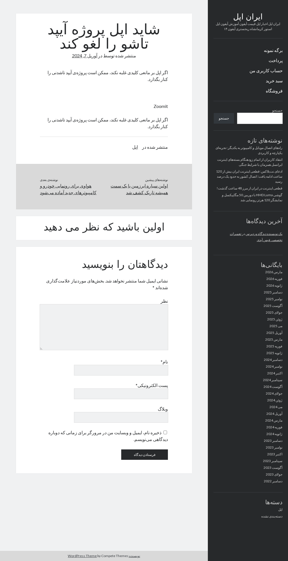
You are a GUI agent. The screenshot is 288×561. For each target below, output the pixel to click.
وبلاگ (163, 408)
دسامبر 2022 (273, 481)
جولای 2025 (274, 312)
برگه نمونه (273, 50)
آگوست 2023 (273, 467)
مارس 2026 (273, 272)
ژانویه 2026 (274, 285)
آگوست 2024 (273, 386)
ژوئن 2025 (274, 319)
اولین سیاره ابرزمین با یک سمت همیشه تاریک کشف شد (139, 189)
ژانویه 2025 (274, 353)
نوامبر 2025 (274, 299)
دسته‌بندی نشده (271, 516)
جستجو (277, 110)
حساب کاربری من (266, 70)
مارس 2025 (273, 339)
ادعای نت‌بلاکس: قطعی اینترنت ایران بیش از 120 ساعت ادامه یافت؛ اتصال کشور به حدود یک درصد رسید (249, 176)
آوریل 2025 (274, 333)
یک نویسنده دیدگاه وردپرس (264, 234)
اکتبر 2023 (274, 454)
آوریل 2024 (274, 413)
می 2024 (275, 407)
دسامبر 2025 (273, 292)
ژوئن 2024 (274, 400)
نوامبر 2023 (274, 447)
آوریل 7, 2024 (84, 55)
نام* (164, 361)
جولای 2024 (274, 393)
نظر (164, 301)
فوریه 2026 (274, 279)
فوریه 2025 (274, 346)
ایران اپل (248, 17)
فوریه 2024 (274, 427)
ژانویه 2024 (274, 434)
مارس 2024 (273, 420)
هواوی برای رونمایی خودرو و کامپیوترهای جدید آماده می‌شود (68, 189)
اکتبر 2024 (274, 373)
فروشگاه (274, 90)
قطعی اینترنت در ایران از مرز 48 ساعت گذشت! (249, 188)
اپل (280, 509)
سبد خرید (274, 80)
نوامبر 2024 (274, 366)
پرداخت (276, 60)
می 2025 (275, 326)
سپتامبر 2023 (272, 461)
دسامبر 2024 (273, 360)
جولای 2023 (274, 474)
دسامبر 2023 (273, 440)
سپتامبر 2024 (272, 380)
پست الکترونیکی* (152, 385)
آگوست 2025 (273, 306)
